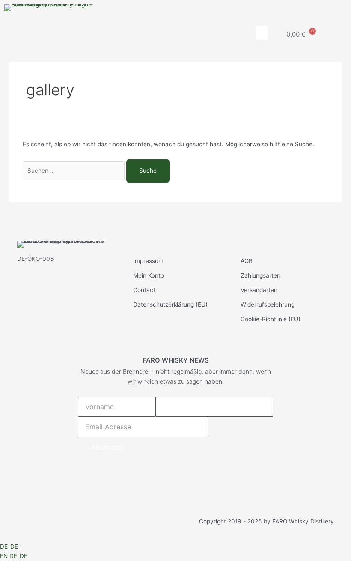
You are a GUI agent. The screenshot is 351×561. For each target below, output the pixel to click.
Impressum (148, 260)
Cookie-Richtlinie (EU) (270, 319)
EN (4, 555)
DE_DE (9, 546)
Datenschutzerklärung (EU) (170, 304)
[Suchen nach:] (75, 170)
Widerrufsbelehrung (267, 304)
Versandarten (259, 289)
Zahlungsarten (260, 275)
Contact (144, 289)
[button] (262, 33)
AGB (247, 260)
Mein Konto (148, 275)
